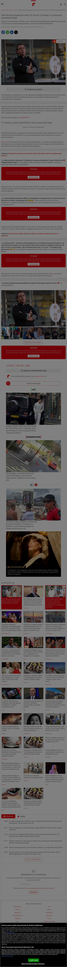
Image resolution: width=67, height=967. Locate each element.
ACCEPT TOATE (33, 960)
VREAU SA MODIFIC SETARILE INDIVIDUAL (33, 964)
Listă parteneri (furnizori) (7, 956)
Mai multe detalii (10, 932)
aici (19, 939)
